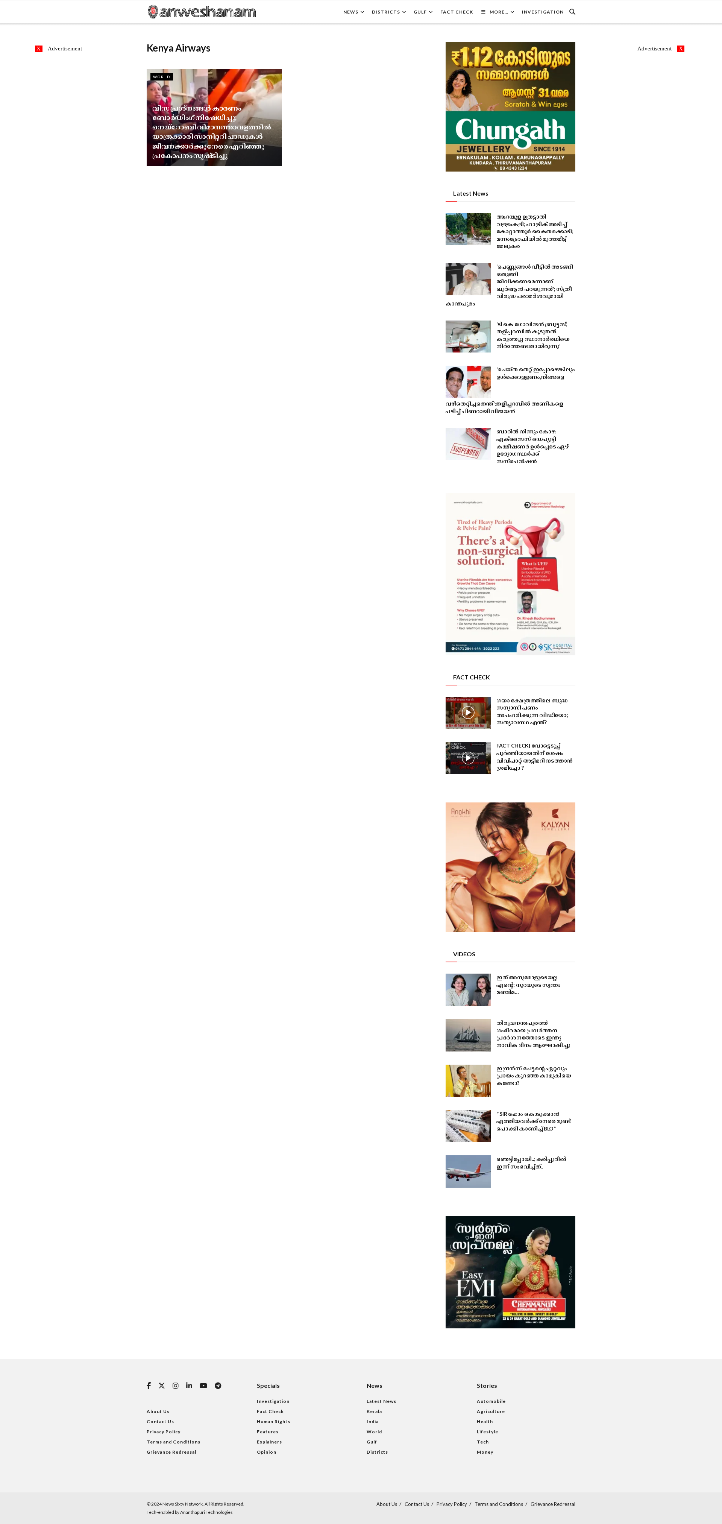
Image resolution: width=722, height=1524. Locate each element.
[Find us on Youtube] (203, 1386)
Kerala (374, 1411)
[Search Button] (572, 12)
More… (499, 12)
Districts (386, 12)
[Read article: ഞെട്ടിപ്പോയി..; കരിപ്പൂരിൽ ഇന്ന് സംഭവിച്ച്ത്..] (468, 1171)
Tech (483, 1442)
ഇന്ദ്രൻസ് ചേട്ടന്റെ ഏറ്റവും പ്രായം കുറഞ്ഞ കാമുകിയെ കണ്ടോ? (533, 1075)
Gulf (420, 12)
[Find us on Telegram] (218, 1386)
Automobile (491, 1401)
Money (485, 1452)
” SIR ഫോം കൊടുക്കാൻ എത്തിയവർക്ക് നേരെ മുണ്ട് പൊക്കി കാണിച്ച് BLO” (533, 1121)
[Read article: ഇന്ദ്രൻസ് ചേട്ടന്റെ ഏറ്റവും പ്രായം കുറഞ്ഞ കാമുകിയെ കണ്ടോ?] (468, 1081)
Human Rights (273, 1421)
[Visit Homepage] (201, 11)
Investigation (543, 12)
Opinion (266, 1452)
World (161, 76)
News (350, 12)
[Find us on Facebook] (149, 1386)
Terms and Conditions (173, 1442)
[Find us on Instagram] (176, 1386)
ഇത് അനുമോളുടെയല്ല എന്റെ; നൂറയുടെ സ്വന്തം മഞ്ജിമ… (528, 984)
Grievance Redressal (171, 1452)
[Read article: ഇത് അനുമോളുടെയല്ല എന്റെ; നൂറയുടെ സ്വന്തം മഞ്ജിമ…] (468, 990)
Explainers (269, 1442)
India (373, 1421)
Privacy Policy (163, 1431)
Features (268, 1431)
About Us (158, 1411)
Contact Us (160, 1421)
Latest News (381, 1401)
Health (485, 1421)
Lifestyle (487, 1431)
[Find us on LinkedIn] (189, 1386)
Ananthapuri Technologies (206, 1512)
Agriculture (491, 1411)
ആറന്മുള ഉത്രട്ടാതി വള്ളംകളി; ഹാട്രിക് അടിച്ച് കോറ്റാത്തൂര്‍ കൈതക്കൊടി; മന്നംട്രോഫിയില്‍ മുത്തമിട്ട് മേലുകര (534, 231)
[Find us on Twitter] (161, 1385)
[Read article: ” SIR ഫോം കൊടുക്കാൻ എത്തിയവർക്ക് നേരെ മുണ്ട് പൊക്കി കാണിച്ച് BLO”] (468, 1126)
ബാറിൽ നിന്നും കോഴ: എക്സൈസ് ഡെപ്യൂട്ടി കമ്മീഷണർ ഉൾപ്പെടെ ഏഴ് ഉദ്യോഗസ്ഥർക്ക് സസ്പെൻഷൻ (532, 446)
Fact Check (456, 12)
